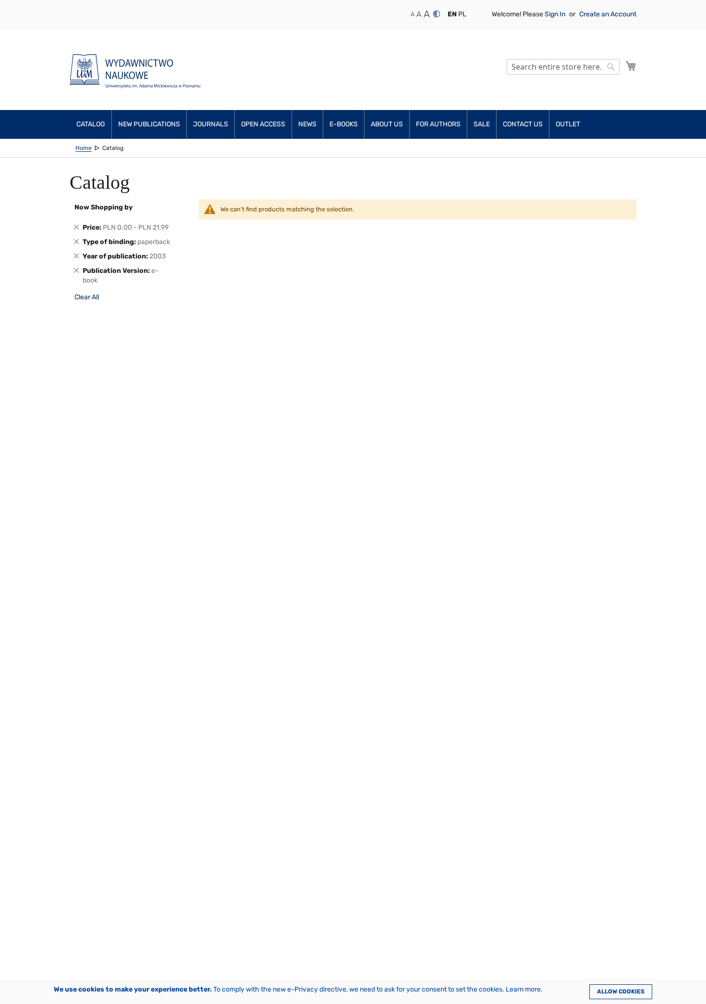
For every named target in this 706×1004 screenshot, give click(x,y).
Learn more (523, 989)
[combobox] (563, 66)
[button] (452, 14)
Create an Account (607, 14)
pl (462, 14)
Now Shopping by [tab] (103, 207)
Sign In (556, 14)
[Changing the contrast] (436, 14)
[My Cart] (631, 66)
